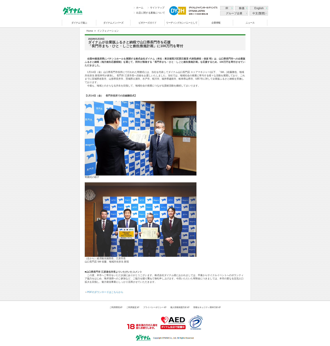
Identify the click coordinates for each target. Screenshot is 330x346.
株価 (241, 8)
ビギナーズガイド (147, 22)
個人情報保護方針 (178, 307)
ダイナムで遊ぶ (79, 22)
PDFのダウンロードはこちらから (105, 292)
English (259, 8)
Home (89, 30)
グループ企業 (234, 13)
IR (227, 8)
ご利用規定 (131, 307)
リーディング (181, 22)
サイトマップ (157, 7)
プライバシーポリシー (153, 307)
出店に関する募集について (150, 12)
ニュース (250, 22)
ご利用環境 (114, 307)
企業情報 (215, 22)
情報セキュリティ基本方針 (205, 307)
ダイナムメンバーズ (113, 22)
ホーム (139, 7)
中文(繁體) (258, 13)
